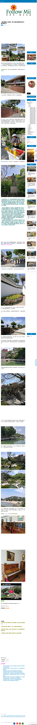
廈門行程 (22, 715)
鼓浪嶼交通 (10, 716)
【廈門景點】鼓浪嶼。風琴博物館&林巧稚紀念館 (11, 680)
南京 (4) (30, 105)
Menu (3, 1)
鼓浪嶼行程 (23, 716)
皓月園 (3, 69)
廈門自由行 (18, 715)
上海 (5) (30, 104)
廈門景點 (15, 715)
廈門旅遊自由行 (12, 715)
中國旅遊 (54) (30, 103)
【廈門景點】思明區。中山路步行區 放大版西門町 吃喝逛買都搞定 (13, 673)
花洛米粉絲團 (7, 608)
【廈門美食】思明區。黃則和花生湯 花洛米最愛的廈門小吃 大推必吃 (14, 676)
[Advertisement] (13, 34)
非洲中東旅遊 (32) (30, 134)
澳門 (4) (30, 124)
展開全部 (28, 102)
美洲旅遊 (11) (30, 133)
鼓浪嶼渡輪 (20, 716)
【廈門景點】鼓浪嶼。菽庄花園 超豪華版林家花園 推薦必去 (12, 670)
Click (36, 362)
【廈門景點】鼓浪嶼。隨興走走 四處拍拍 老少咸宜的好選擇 (11, 633)
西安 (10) (30, 125)
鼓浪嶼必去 (13, 716)
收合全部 (31, 102)
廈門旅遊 (8, 715)
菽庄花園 (16, 63)
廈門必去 (5, 715)
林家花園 (14, 65)
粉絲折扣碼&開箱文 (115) (31, 132)
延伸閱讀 (2, 661)
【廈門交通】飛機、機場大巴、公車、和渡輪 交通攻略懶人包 (11, 626)
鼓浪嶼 (7, 202)
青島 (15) (30, 126)
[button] (6, 660)
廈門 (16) (30, 106)
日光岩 (15, 513)
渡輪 (2, 716)
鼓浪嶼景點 (16, 716)
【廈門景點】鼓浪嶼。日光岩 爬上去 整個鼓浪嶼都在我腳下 (12, 679)
